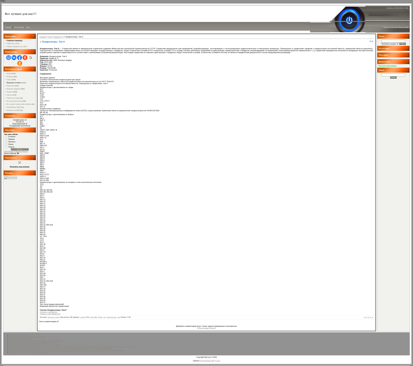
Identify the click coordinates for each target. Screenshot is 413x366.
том (118, 317)
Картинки (10, 86)
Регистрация (19, 27)
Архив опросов (21, 151)
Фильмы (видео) (13, 89)
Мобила (10, 76)
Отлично (11, 136)
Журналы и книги (14, 83)
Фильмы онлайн (13, 110)
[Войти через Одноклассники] (19, 63)
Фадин (100, 317)
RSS (406, 27)
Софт (9, 80)
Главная (8, 27)
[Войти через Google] (30, 57)
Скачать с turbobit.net (48, 312)
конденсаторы (111, 317)
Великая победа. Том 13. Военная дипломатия (29, 352)
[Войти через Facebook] (19, 57)
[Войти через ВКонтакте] (14, 57)
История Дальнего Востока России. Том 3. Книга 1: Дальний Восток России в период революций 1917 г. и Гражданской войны (61, 348)
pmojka (82, 317)
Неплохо (11, 142)
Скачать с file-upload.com (50, 314)
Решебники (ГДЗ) (14, 107)
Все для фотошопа (14, 101)
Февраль (57, 37)
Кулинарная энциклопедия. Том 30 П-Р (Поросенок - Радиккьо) (35, 345)
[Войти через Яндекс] (25, 57)
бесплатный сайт (207, 361)
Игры (9, 73)
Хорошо (11, 139)
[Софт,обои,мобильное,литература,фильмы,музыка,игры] (19, 163)
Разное (9, 92)
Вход (28, 27)
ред (104, 317)
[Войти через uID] (8, 57)
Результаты (9, 151)
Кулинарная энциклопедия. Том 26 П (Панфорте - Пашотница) (35, 341)
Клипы (9, 95)
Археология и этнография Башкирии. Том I (27, 337)
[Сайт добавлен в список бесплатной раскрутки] (10, 177)
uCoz (218, 361)
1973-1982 (93, 317)
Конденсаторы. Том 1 (18, 335)
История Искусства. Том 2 (20, 339)
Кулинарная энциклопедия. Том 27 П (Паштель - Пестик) (33, 343)
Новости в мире (13, 98)
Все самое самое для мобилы (19, 104)
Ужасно (11, 147)
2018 (50, 37)
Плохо (10, 144)
